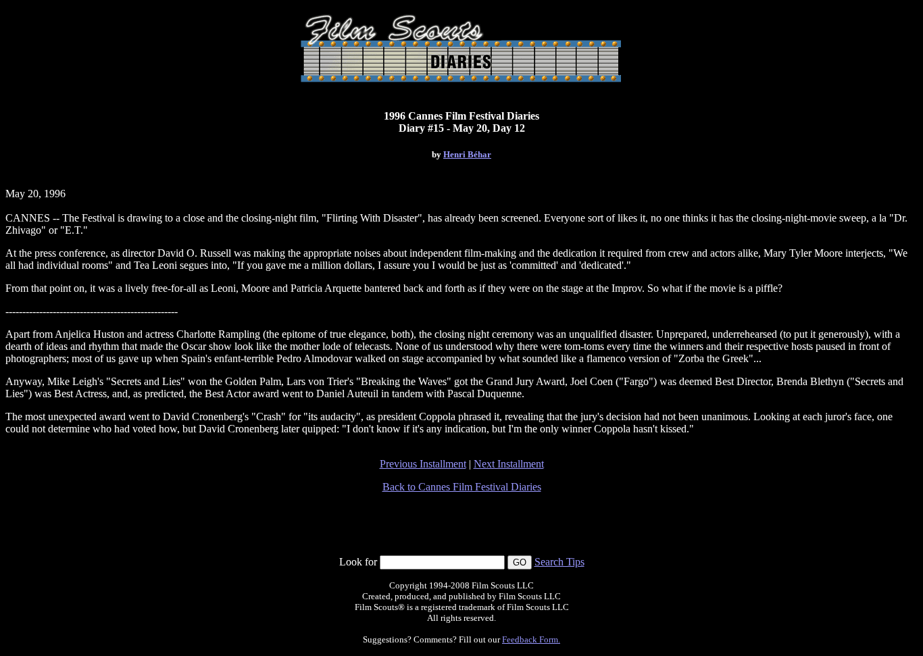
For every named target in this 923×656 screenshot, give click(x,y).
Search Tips (559, 561)
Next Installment (509, 464)
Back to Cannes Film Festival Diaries (461, 487)
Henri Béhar (467, 154)
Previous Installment (423, 464)
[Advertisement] (461, 524)
